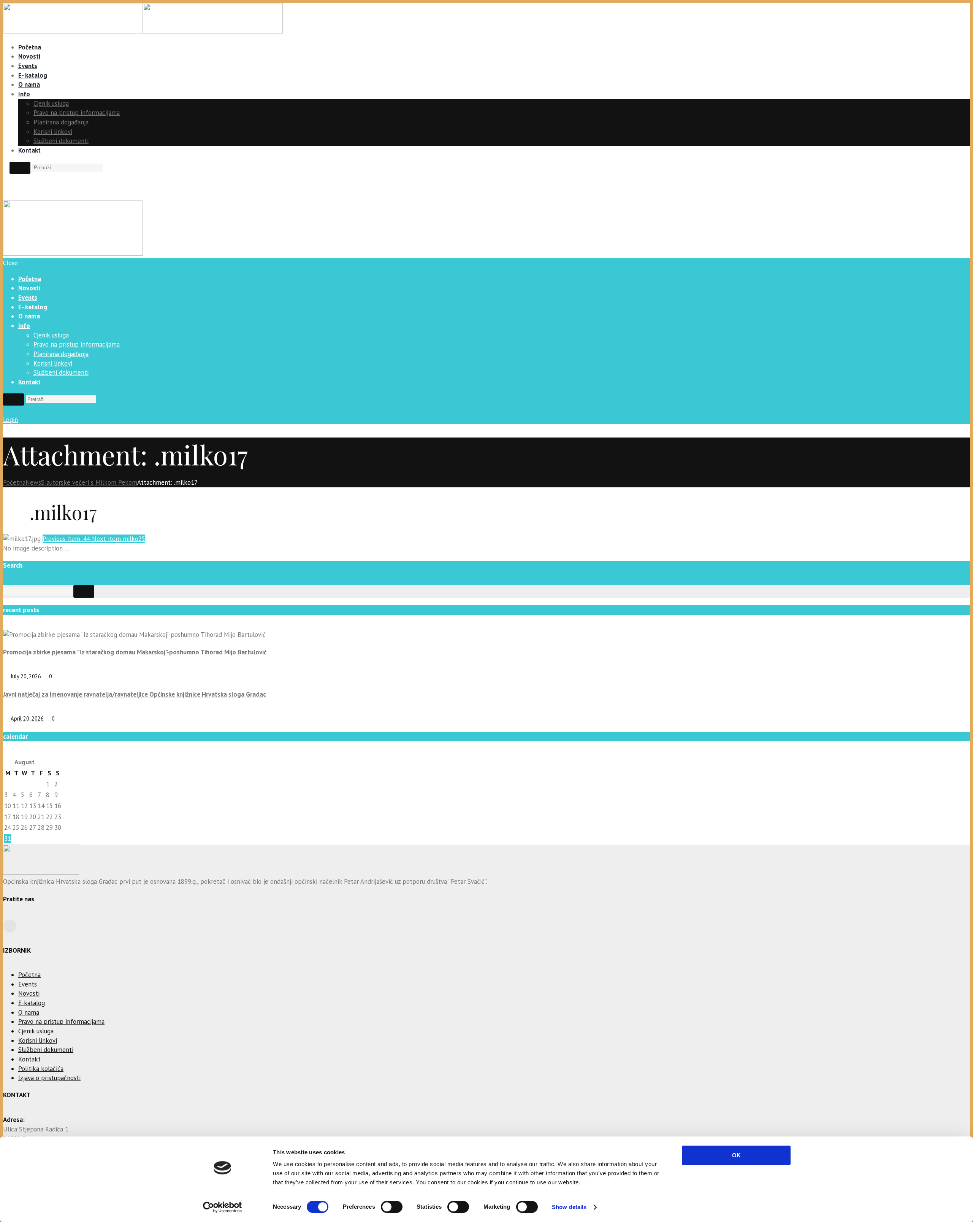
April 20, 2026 (27, 718)
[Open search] (20, 168)
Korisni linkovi (52, 131)
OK (736, 1155)
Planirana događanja (61, 122)
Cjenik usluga (51, 103)
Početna (29, 47)
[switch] (392, 1207)
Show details (569, 1207)
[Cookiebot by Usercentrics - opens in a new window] (222, 1207)
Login (10, 419)
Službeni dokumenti (61, 141)
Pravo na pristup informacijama (76, 112)
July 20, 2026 (26, 676)
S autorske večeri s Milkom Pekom (89, 482)
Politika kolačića (40, 1068)
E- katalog (32, 75)
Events (27, 66)
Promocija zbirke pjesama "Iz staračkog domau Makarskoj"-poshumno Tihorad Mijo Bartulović (134, 652)
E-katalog (31, 1003)
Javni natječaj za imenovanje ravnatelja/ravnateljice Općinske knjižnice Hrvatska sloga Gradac (134, 694)
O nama (29, 84)
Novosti (29, 56)
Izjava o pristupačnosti (49, 1078)
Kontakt (29, 150)
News (33, 482)
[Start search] (13, 399)
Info (24, 94)
